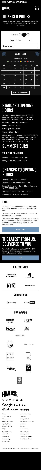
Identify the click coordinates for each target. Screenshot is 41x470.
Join (20, 258)
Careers (22, 426)
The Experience (6, 416)
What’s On (5, 419)
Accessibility (6, 441)
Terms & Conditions (26, 436)
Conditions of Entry (25, 439)
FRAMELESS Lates (7, 421)
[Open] (37, 8)
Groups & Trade (24, 419)
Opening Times (6, 424)
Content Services (25, 414)
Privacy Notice (24, 434)
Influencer (23, 424)
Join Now (22, 416)
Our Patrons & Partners (27, 421)
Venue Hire (5, 436)
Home (4, 414)
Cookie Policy (24, 431)
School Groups (6, 439)
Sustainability (24, 429)
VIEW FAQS (20, 230)
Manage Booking (7, 431)
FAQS (4, 429)
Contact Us (5, 434)
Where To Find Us (7, 426)
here (11, 225)
